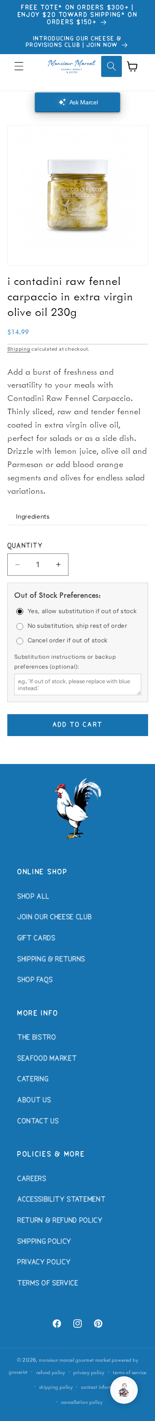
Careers (31, 1179)
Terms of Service (47, 1283)
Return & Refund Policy (60, 1220)
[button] (19, 66)
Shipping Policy (44, 1241)
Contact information (102, 1387)
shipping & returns (51, 959)
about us (34, 1100)
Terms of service (129, 1372)
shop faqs (35, 980)
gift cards (36, 938)
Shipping (19, 349)
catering (32, 1079)
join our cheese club (54, 917)
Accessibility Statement (61, 1199)
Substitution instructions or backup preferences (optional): (65, 661)
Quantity (25, 546)
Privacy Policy (44, 1262)
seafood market (47, 1058)
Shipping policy (56, 1387)
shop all (33, 896)
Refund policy (50, 1372)
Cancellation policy (81, 1402)
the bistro (36, 1037)
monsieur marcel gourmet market (75, 1360)
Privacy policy (88, 1372)
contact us (38, 1121)
